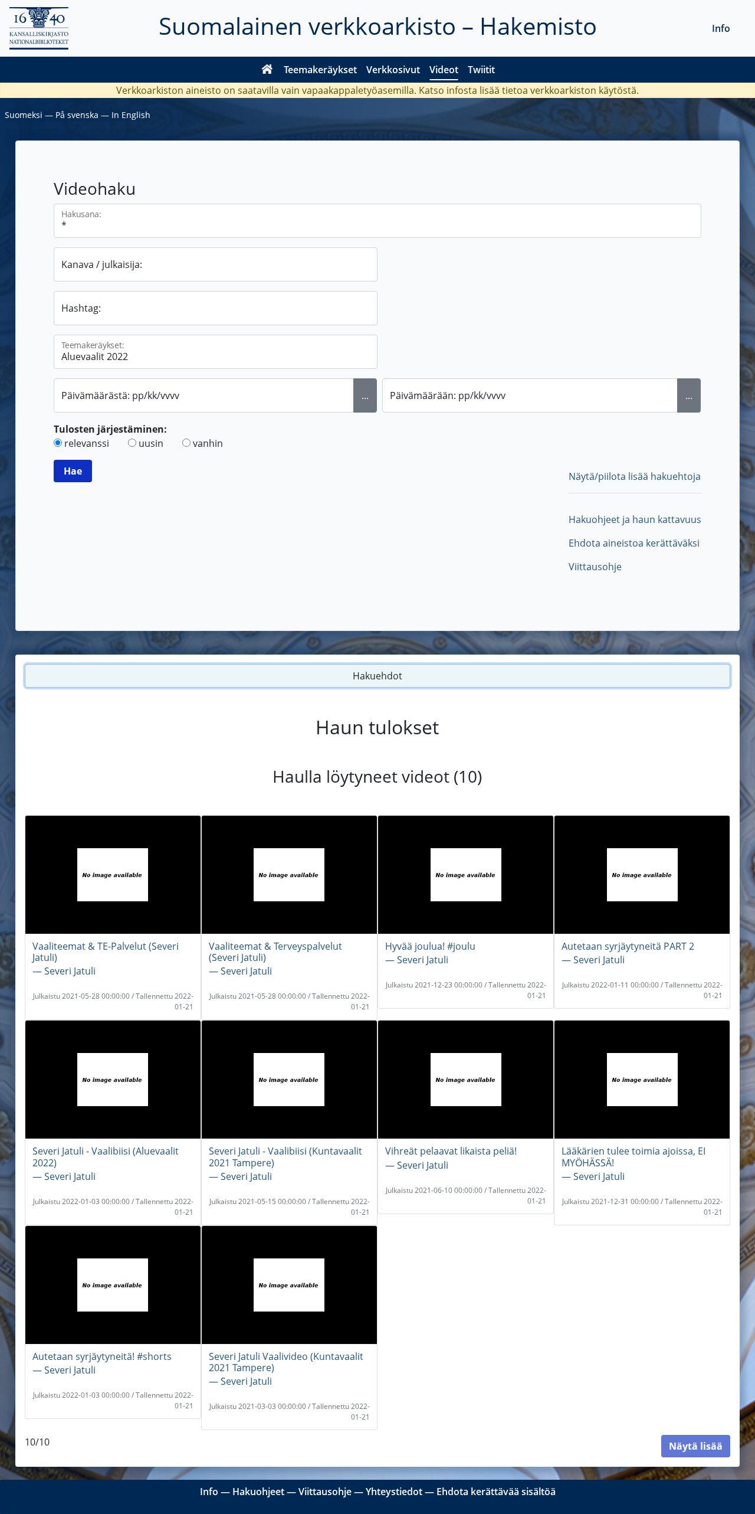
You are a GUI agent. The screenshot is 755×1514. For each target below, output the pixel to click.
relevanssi (86, 443)
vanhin (208, 443)
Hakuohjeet (258, 1491)
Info (721, 28)
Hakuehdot (377, 675)
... (365, 395)
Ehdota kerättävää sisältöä (496, 1491)
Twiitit (481, 69)
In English (130, 114)
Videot (443, 69)
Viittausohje (595, 566)
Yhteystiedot (394, 1491)
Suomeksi (23, 114)
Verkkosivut (393, 69)
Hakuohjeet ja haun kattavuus (635, 519)
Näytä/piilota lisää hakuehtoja (635, 476)
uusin (151, 443)
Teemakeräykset (320, 69)
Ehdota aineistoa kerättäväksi (634, 543)
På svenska (77, 114)
